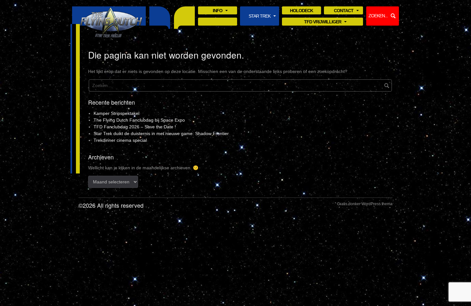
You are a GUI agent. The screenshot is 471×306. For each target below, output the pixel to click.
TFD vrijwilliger (322, 22)
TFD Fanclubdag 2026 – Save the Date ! (135, 126)
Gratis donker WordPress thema (364, 204)
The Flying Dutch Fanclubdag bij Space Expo (139, 120)
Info (217, 11)
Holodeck (301, 10)
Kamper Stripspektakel (116, 113)
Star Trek (259, 16)
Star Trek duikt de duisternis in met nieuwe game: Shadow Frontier (161, 133)
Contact (343, 11)
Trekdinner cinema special (120, 140)
